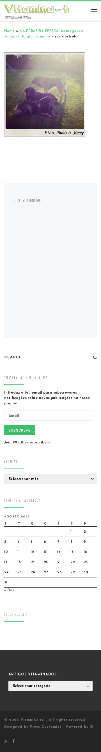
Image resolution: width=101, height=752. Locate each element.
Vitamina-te (32, 720)
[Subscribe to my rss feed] (5, 742)
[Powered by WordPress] (91, 726)
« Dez (9, 590)
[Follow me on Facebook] (13, 742)
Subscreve (19, 430)
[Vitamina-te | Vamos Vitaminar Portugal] (39, 8)
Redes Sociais (16, 614)
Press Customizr (45, 727)
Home (9, 31)
